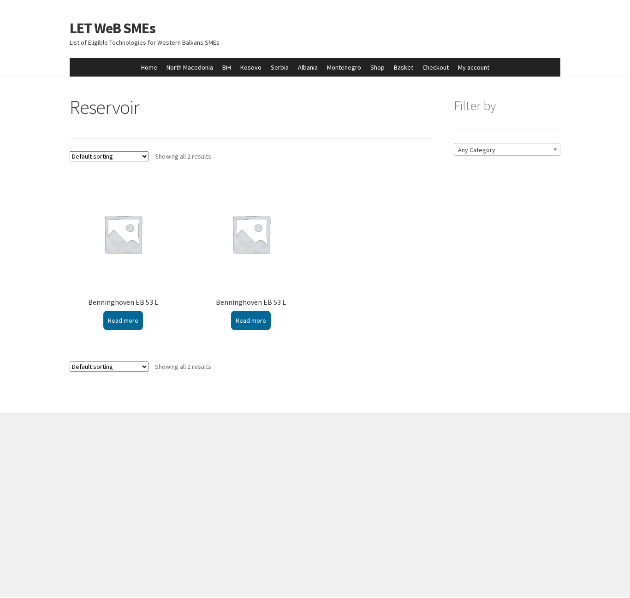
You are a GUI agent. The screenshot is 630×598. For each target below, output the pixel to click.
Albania (308, 67)
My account (473, 67)
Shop (377, 67)
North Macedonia (189, 67)
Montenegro (344, 67)
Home (149, 67)
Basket (403, 67)
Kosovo (251, 67)
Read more (123, 320)
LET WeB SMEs (112, 28)
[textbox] (507, 149)
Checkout (435, 67)
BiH (226, 67)
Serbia (280, 67)
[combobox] (507, 149)
